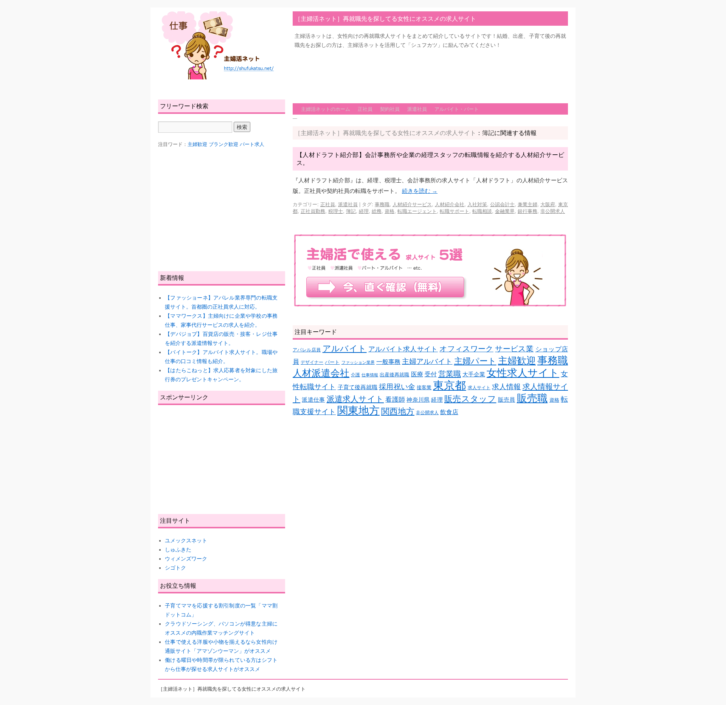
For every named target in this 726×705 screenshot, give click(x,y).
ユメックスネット (186, 540)
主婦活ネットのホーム (325, 108)
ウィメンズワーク (186, 559)
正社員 (365, 108)
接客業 (424, 387)
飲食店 (449, 412)
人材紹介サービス (412, 204)
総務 (377, 210)
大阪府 (547, 204)
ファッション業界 (358, 362)
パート (332, 362)
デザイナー (312, 362)
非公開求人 (552, 210)
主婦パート (475, 361)
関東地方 (358, 410)
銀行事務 (527, 210)
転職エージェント (417, 210)
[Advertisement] (430, 72)
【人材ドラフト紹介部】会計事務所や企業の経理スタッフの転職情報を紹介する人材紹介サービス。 (430, 158)
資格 (389, 210)
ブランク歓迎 (223, 144)
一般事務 (388, 362)
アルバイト (345, 348)
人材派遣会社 (321, 373)
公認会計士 (502, 204)
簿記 (351, 210)
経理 (364, 210)
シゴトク (175, 568)
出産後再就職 (394, 374)
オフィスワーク (466, 349)
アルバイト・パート (456, 108)
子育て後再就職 (358, 387)
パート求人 (252, 144)
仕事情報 (369, 375)
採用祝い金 (397, 387)
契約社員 (390, 108)
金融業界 (505, 210)
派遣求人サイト (355, 399)
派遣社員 (417, 108)
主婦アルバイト (427, 361)
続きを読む (419, 191)
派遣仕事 (313, 400)
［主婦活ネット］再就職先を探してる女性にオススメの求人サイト (385, 18)
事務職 (382, 204)
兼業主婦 (527, 204)
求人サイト (479, 387)
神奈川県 (418, 400)
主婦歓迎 (517, 360)
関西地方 (397, 411)
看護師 (395, 399)
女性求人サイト (523, 373)
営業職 (449, 373)
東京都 (449, 385)
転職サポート (454, 210)
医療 (417, 374)
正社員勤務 (313, 210)
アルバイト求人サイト (403, 349)
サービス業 (514, 349)
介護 (355, 374)
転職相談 (482, 210)
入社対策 (477, 204)
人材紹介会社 (449, 204)
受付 (431, 374)
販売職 (532, 398)
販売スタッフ (470, 399)
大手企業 (473, 374)
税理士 (335, 210)
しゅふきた (178, 550)
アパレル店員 (307, 349)
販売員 (506, 400)
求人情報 (506, 387)
